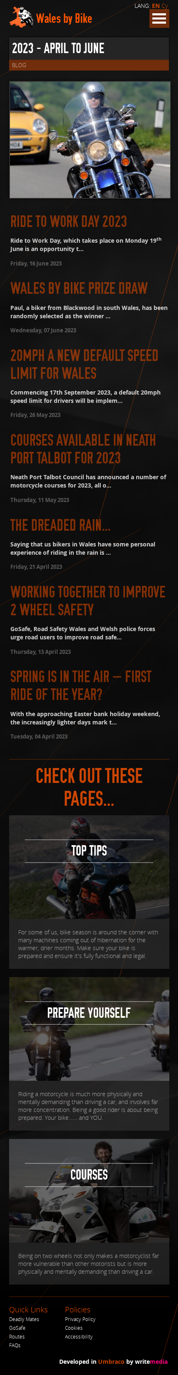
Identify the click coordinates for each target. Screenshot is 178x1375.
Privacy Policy (80, 1319)
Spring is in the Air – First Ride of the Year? (81, 686)
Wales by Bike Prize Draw (79, 288)
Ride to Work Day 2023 (68, 222)
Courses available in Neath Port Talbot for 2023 (83, 449)
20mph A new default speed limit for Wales (84, 365)
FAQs (15, 1345)
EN (156, 6)
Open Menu (159, 18)
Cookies (74, 1327)
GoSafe (17, 1327)
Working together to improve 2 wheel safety (88, 601)
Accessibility (79, 1336)
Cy (164, 6)
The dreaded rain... (60, 525)
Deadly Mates (24, 1319)
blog (19, 65)
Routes (17, 1336)
